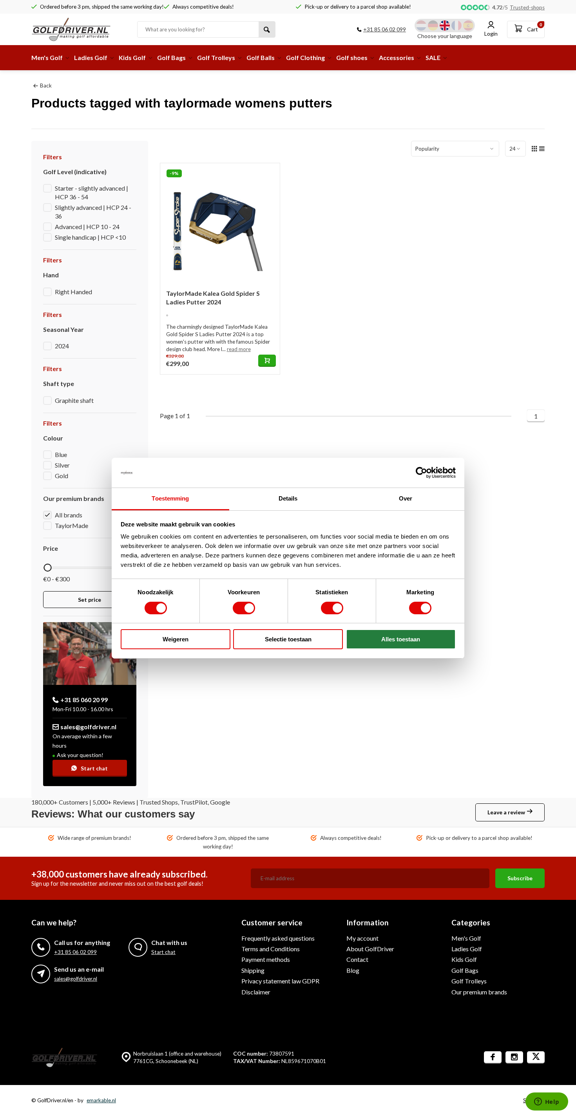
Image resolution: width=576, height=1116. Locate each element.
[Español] (468, 25)
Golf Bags (171, 57)
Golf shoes (352, 57)
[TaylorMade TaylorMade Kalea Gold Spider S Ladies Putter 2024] (220, 223)
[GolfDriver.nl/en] (78, 29)
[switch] (244, 608)
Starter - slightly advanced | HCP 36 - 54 (91, 192)
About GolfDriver (370, 948)
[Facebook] (493, 1057)
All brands (68, 515)
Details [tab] (288, 498)
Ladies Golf (90, 57)
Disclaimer (255, 992)
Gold (61, 475)
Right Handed (73, 291)
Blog (352, 970)
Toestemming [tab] (170, 498)
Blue (61, 454)
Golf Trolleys (216, 57)
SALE (433, 57)
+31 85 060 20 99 (84, 699)
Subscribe (520, 878)
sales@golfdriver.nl (88, 726)
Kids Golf (132, 57)
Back (46, 85)
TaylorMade (71, 525)
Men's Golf (47, 57)
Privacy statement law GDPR (280, 981)
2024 (62, 346)
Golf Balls (260, 57)
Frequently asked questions (278, 938)
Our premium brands (479, 992)
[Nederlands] (421, 25)
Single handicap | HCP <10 (90, 237)
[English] (445, 25)
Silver (62, 465)
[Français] (456, 25)
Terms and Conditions (270, 948)
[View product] (267, 361)
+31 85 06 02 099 (384, 29)
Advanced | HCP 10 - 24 (87, 226)
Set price (89, 599)
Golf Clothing (305, 57)
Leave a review (506, 812)
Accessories (396, 57)
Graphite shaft (74, 400)
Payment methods (265, 959)
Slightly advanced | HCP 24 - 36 (93, 212)
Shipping (252, 970)
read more (239, 349)
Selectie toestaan (288, 639)
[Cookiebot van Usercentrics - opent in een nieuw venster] (421, 473)
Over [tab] (405, 498)
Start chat (94, 768)
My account (362, 938)
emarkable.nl (101, 1100)
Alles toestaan (400, 639)
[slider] (47, 568)
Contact (357, 959)
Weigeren (175, 639)
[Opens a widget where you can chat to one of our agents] (546, 1102)
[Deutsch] (433, 25)
